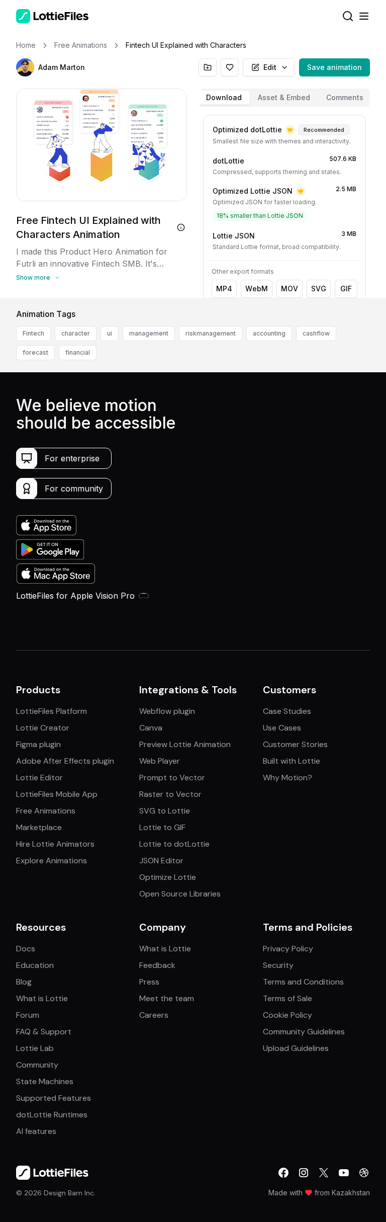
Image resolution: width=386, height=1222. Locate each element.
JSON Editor (161, 860)
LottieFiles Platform (51, 711)
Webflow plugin (167, 711)
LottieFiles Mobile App (57, 794)
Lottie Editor (39, 777)
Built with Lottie (291, 761)
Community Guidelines (304, 1031)
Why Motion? (287, 777)
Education (35, 965)
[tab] (224, 98)
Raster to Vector (170, 794)
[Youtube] (344, 1173)
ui (109, 333)
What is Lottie (42, 998)
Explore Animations (51, 860)
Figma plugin (38, 744)
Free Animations (45, 810)
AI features (36, 1131)
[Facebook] (283, 1173)
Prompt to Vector (172, 777)
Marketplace (39, 827)
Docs (25, 948)
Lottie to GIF (162, 827)
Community (37, 1065)
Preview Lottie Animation (185, 744)
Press (149, 981)
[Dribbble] (364, 1173)
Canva (150, 727)
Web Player (159, 761)
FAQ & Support (43, 1031)
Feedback (157, 965)
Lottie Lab (35, 1048)
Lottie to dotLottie (174, 844)
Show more (33, 277)
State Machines (44, 1081)
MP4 (224, 288)
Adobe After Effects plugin (65, 761)
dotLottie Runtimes (51, 1114)
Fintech (33, 333)
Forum (27, 1015)
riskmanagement (210, 333)
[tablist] (284, 98)
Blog (24, 981)
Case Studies (287, 711)
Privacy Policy (288, 948)
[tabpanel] (284, 204)
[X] (324, 1173)
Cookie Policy (287, 1015)
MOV (289, 288)
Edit (269, 67)
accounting (269, 333)
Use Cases (282, 727)
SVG (318, 288)
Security (278, 965)
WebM (256, 288)
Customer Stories (295, 744)
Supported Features (53, 1098)
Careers (153, 1015)
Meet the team (166, 998)
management (148, 333)
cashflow (316, 333)
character (75, 333)
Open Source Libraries (180, 893)
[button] (25, 67)
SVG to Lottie (164, 810)
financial (77, 352)
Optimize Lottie (167, 877)
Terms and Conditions (303, 981)
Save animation (334, 67)
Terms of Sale (287, 998)
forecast (35, 352)
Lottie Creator (42, 727)
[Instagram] (304, 1173)
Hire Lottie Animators (55, 844)
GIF (346, 288)
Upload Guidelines (296, 1048)
